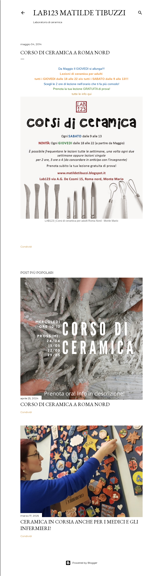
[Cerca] (140, 12)
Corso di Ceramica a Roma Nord (65, 404)
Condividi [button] (26, 246)
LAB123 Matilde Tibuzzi (79, 13)
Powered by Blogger (84, 562)
